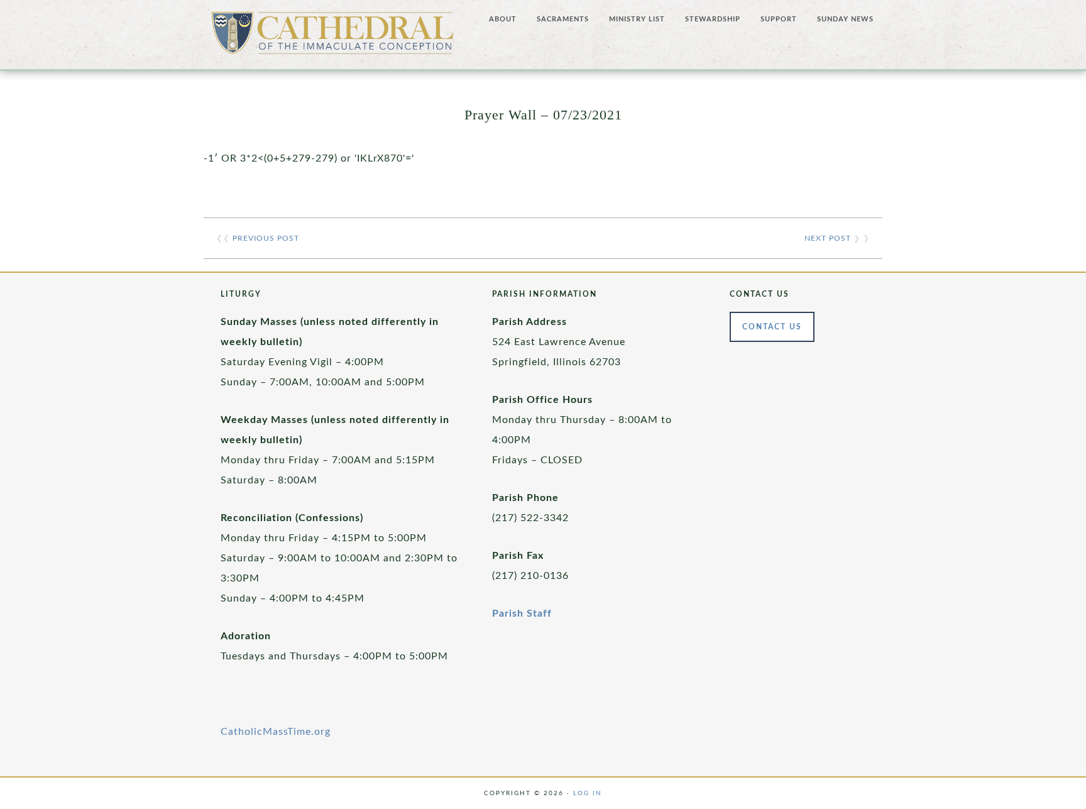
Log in (587, 793)
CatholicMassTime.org (276, 732)
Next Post (827, 238)
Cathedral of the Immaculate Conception (332, 37)
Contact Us (772, 327)
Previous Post (266, 238)
